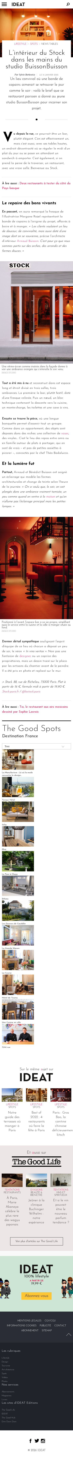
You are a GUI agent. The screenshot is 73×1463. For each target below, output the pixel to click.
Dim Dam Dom (9, 1422)
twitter (36, 1441)
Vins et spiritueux (60, 1194)
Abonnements (8, 1392)
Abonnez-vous (36, 1296)
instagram (43, 1441)
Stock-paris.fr (10, 691)
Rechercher (68, 4)
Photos (5, 1381)
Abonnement (30, 1330)
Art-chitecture (8, 1370)
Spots (34, 44)
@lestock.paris (31, 691)
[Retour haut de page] (68, 1334)
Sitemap (47, 1330)
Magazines (7, 1396)
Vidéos (5, 1377)
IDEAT (5, 1414)
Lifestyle (20, 44)
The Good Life (8, 1410)
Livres (4, 1399)
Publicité (45, 1325)
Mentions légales (29, 1321)
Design (5, 1362)
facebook (30, 1441)
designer (25, 656)
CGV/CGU (50, 1321)
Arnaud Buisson (28, 241)
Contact (60, 1325)
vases (64, 433)
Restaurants (12, 1192)
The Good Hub (8, 1418)
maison (50, 496)
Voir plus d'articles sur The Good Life (36, 1241)
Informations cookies (21, 1325)
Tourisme (6, 1366)
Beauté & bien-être (36, 1194)
